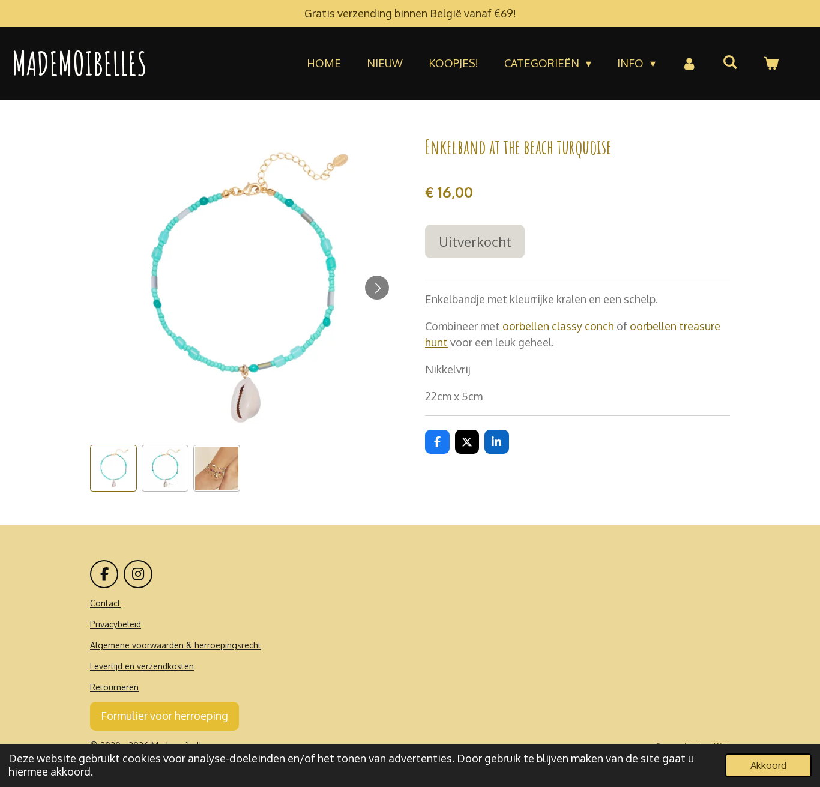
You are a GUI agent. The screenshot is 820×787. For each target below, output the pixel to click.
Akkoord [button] (768, 765)
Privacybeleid (115, 624)
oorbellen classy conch (558, 326)
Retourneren (114, 687)
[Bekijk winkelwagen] (771, 63)
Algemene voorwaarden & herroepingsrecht (175, 645)
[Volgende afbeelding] (377, 288)
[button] (113, 468)
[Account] (689, 63)
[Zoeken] (730, 61)
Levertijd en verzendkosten (142, 666)
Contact (105, 603)
